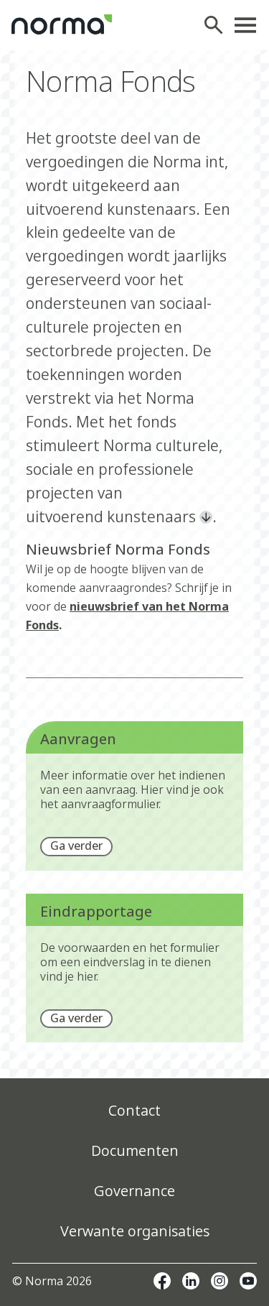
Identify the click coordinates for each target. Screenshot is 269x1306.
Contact (134, 1110)
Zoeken (217, 25)
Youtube (248, 1280)
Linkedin (190, 1280)
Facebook (162, 1280)
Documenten (135, 1150)
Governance (134, 1190)
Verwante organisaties (134, 1231)
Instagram (219, 1280)
